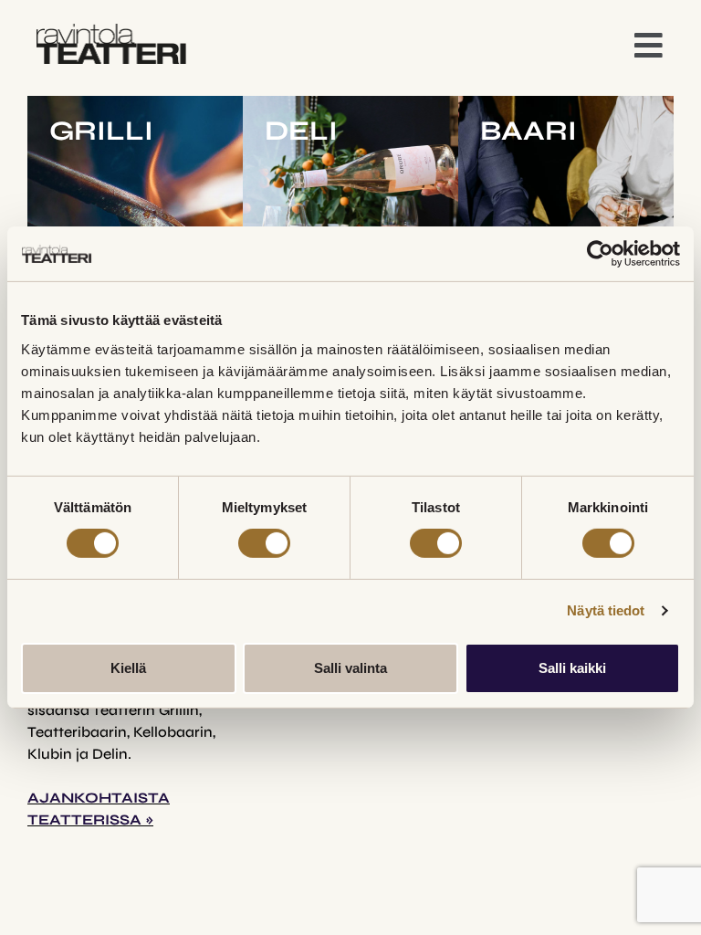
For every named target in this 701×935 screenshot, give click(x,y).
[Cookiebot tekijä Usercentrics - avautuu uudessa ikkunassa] (600, 254)
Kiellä (128, 668)
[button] (649, 47)
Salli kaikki (572, 668)
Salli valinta (350, 668)
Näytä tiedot (605, 610)
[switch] (264, 543)
